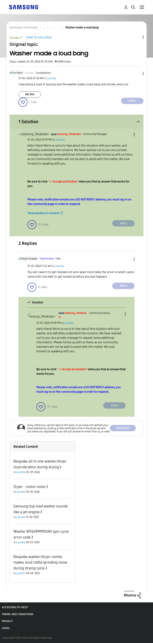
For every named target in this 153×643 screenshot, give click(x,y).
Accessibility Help (15, 607)
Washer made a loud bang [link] (82, 27)
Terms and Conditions (18, 614)
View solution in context (43, 213)
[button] (137, 73)
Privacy (7, 621)
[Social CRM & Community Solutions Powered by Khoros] (132, 594)
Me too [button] (29, 94)
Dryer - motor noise (29, 486)
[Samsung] (23, 7)
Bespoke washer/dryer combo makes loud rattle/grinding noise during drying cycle (40, 562)
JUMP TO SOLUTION (38, 37)
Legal (6, 628)
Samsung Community (24, 27)
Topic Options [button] (136, 37)
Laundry (51, 78)
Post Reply (123, 428)
